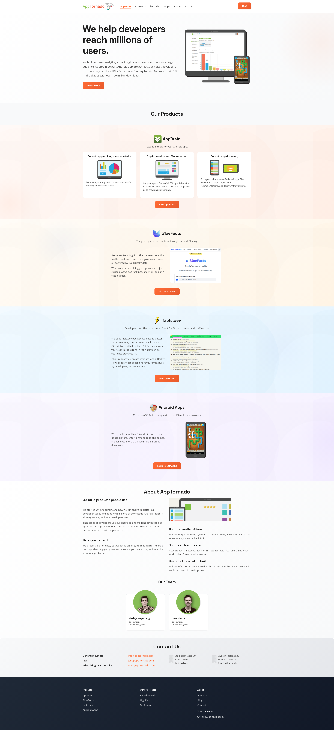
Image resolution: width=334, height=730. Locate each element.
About (177, 6)
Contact (189, 6)
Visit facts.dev (167, 378)
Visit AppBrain (167, 204)
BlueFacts (140, 6)
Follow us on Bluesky (212, 716)
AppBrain (125, 6)
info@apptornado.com (140, 655)
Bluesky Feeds (148, 695)
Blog (244, 5)
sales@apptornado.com (141, 665)
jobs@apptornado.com (141, 660)
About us (202, 695)
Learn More (93, 85)
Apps (167, 6)
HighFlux (145, 700)
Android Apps (90, 709)
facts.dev (155, 6)
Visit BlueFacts (167, 291)
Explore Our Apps (167, 465)
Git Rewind (146, 705)
